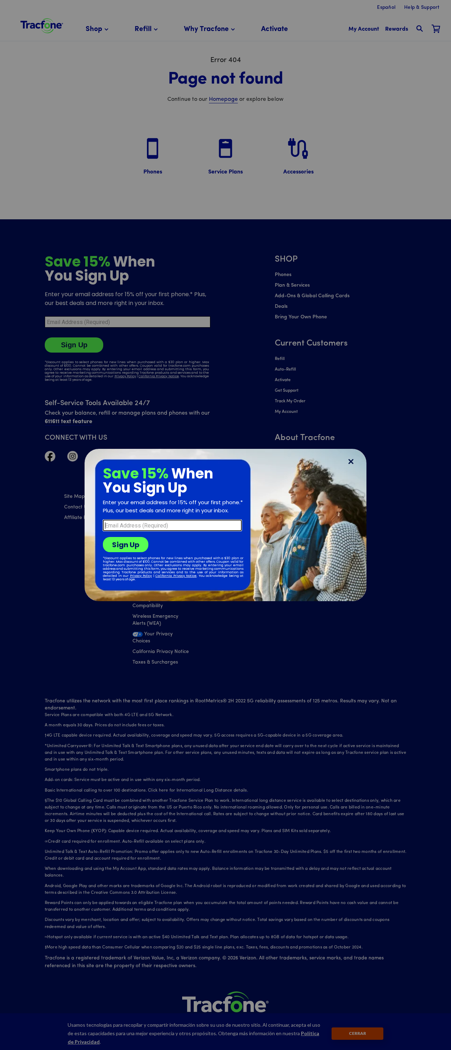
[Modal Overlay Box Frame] (225, 525)
